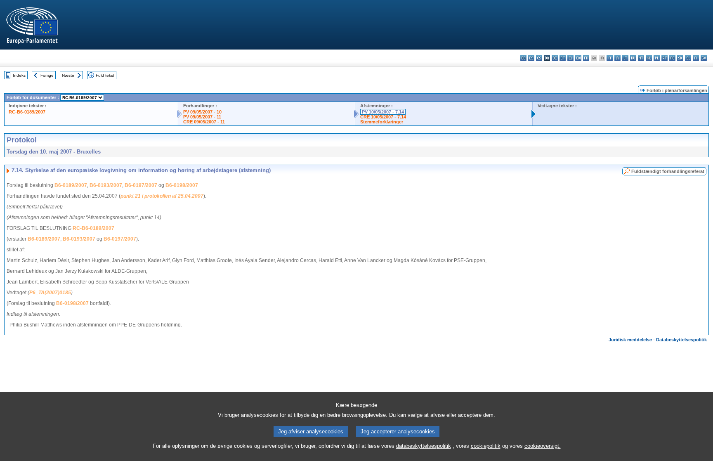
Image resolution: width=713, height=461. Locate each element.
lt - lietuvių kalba (625, 58)
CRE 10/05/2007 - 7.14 (383, 116)
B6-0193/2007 (106, 185)
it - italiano (610, 58)
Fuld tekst (105, 75)
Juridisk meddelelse (630, 339)
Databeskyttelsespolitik (681, 339)
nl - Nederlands (649, 58)
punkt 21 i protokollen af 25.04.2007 (161, 196)
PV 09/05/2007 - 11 (202, 116)
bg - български (523, 58)
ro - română (672, 58)
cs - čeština (539, 58)
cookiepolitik (486, 446)
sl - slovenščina (688, 58)
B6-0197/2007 (141, 185)
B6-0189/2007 (70, 185)
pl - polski (657, 58)
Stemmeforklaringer (381, 121)
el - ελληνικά (570, 58)
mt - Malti (641, 58)
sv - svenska (704, 58)
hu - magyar (633, 58)
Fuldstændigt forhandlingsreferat (667, 171)
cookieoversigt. (542, 446)
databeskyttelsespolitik (423, 446)
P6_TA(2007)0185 (50, 293)
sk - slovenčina (680, 58)
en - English (578, 58)
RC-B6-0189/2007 (27, 111)
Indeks (19, 75)
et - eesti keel (563, 58)
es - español (531, 58)
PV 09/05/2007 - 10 (202, 111)
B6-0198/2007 (181, 185)
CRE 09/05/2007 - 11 (204, 121)
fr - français (586, 58)
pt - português (664, 58)
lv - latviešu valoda (617, 58)
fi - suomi (696, 58)
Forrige (47, 75)
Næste (68, 75)
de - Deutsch (555, 58)
